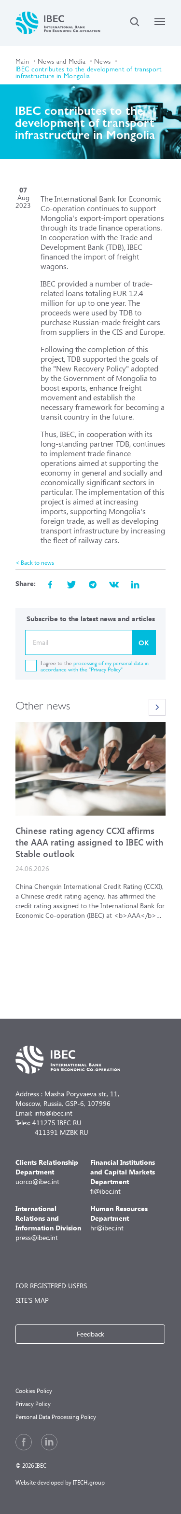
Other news (42, 704)
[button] (157, 707)
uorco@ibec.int (46, 1172)
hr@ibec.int (119, 1218)
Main (22, 61)
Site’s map (32, 1300)
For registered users (51, 1285)
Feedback (90, 1333)
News (102, 61)
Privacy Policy (33, 1403)
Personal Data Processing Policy (55, 1416)
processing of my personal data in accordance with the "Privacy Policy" (95, 665)
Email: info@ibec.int (43, 1113)
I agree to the (95, 665)
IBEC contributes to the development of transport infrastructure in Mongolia (88, 72)
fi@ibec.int (122, 1177)
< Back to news (34, 562)
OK (144, 642)
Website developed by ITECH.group (60, 1482)
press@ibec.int (48, 1223)
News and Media (61, 61)
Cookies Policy (33, 1390)
